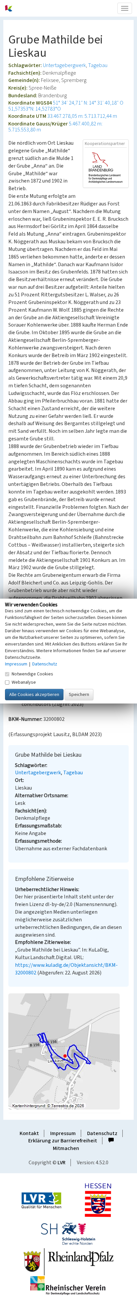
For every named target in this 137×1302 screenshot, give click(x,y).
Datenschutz (102, 1133)
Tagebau (97, 65)
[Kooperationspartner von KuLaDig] (106, 167)
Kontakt (29, 1133)
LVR (62, 1162)
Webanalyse (24, 682)
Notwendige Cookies (32, 674)
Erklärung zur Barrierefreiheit (62, 1140)
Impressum (63, 1133)
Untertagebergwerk (64, 65)
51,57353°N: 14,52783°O (34, 109)
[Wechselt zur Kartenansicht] (68, 1051)
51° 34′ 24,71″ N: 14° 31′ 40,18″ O (88, 103)
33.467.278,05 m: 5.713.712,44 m (82, 116)
